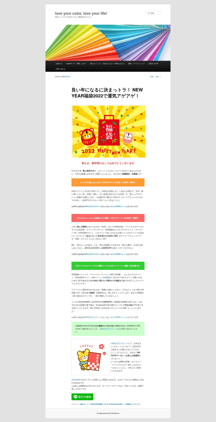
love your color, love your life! (81, 13)
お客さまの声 (153, 63)
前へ (151, 76)
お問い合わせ (60, 69)
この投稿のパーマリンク (132, 404)
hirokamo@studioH (116, 404)
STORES (76, 379)
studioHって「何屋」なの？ (76, 63)
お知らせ (59, 63)
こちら (116, 200)
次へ (158, 76)
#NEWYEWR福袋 (96, 404)
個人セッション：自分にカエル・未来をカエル (107, 63)
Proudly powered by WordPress (108, 413)
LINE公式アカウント (92, 317)
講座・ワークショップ (136, 63)
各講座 (107, 277)
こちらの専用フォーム (118, 317)
